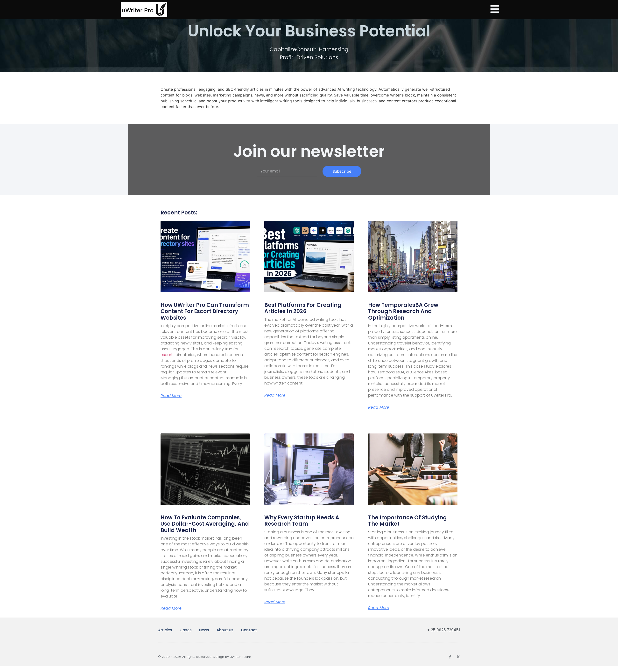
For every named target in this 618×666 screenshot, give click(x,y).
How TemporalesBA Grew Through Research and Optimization (403, 311)
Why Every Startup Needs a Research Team (301, 521)
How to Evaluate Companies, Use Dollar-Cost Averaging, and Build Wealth (205, 524)
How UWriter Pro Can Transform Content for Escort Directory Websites (205, 311)
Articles (165, 629)
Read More (171, 396)
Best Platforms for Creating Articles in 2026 (302, 308)
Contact (249, 629)
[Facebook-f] (450, 657)
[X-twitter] (458, 657)
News (204, 629)
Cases (186, 629)
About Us (225, 629)
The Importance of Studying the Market (407, 521)
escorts (168, 354)
